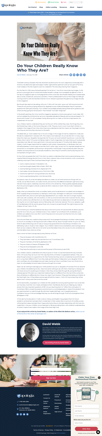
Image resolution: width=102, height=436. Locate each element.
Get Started (32, 7)
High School (58, 411)
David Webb (21, 75)
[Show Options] (98, 423)
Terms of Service (38, 430)
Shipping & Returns (46, 407)
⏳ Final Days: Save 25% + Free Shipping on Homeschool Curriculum (51, 12)
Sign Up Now (51, 378)
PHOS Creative (60, 433)
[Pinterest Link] (27, 414)
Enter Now (86, 429)
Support (80, 7)
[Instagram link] (20, 414)
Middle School (57, 407)
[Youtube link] (24, 414)
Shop (41, 7)
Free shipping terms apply (55, 14)
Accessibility (67, 430)
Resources (63, 7)
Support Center (45, 402)
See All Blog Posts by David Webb (57, 342)
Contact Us (46, 398)
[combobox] (86, 423)
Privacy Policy (49, 430)
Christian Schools (68, 409)
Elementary (58, 403)
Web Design (50, 433)
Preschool (58, 400)
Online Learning (51, 7)
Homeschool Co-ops (70, 401)
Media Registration (47, 412)
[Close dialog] (99, 377)
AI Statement (58, 430)
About (72, 7)
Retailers (68, 405)
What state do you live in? (82, 419)
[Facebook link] (17, 414)
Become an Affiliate (69, 414)
